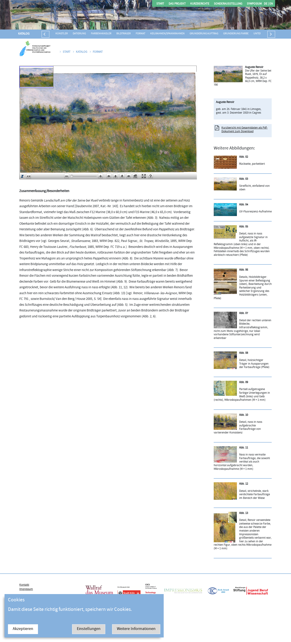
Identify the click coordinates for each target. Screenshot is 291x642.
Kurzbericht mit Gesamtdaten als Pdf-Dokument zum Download (244, 130)
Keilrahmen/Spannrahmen (167, 34)
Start (160, 4)
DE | (266, 4)
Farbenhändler (101, 34)
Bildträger (123, 34)
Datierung (79, 34)
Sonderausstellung (228, 4)
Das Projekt (177, 4)
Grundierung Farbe (235, 34)
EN (271, 4)
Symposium (254, 4)
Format (140, 34)
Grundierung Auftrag (204, 34)
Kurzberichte (199, 4)
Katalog (24, 34)
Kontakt (24, 585)
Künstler (61, 34)
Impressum (26, 589)
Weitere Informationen (136, 629)
